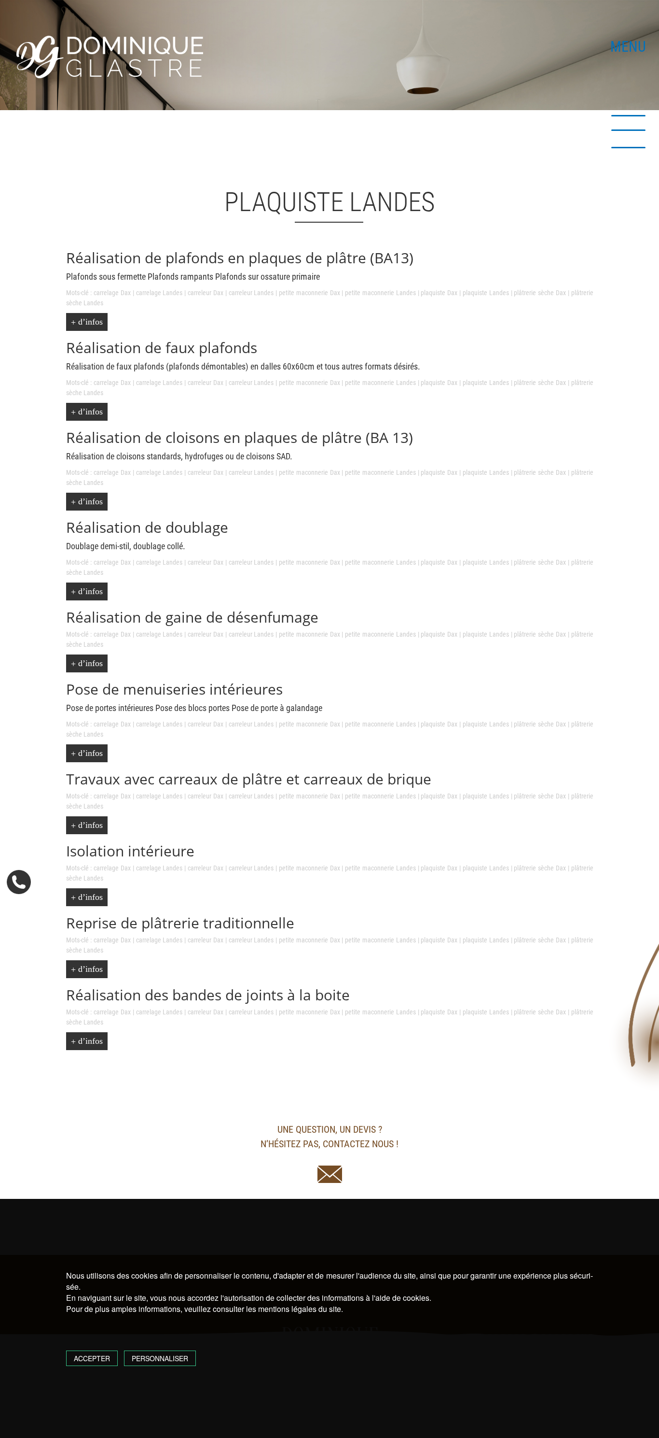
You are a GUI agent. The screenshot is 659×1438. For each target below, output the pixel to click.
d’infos (89, 322)
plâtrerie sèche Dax (540, 293)
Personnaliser (160, 1358)
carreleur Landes (251, 293)
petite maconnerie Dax (309, 293)
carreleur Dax (205, 293)
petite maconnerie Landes (380, 293)
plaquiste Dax (439, 293)
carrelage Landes (159, 293)
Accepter (92, 1358)
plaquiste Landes (486, 293)
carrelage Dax (112, 293)
